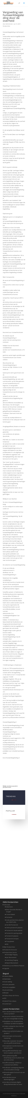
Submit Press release (10, 1001)
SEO (5, 998)
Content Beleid (10, 914)
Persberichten (6, 26)
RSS (7, 944)
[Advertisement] (14, 771)
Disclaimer (9, 917)
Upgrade (6, 968)
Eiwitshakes (7, 979)
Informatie (7, 905)
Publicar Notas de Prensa (11, 995)
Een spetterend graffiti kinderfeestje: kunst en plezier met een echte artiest (14, 1058)
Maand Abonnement (12, 963)
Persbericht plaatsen (12, 936)
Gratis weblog (8, 982)
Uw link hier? (7, 1004)
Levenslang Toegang (12, 960)
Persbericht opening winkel (14, 933)
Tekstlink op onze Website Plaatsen (14, 966)
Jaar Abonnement (11, 957)
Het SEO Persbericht (12, 925)
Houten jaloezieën (9, 984)
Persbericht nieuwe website (14, 930)
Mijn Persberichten (9, 947)
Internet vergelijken (9, 987)
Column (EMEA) (8, 976)
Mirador (6, 993)
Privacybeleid (10, 941)
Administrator (9, 24)
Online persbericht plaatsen (14, 927)
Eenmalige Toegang (11, 954)
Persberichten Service (10, 952)
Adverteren (9, 907)
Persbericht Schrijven (12, 939)
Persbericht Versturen (10, 950)
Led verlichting (8, 990)
